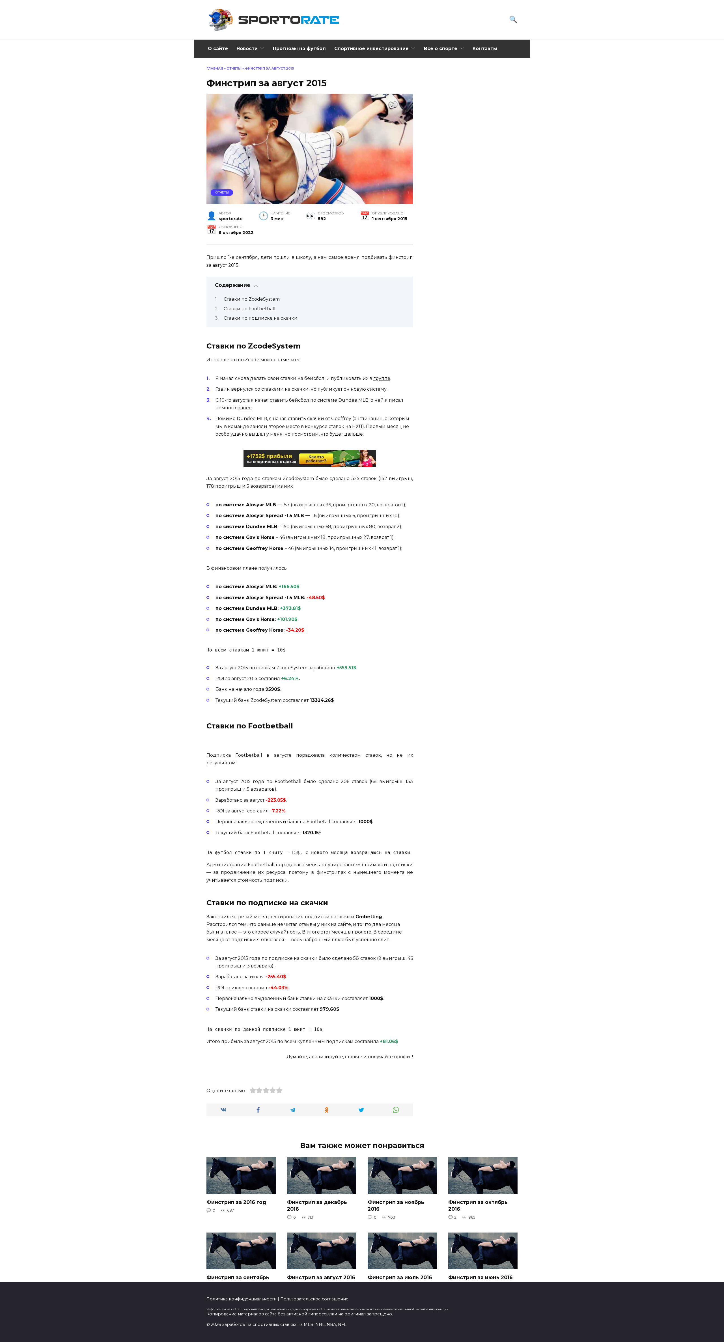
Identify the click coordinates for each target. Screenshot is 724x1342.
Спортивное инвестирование (371, 48)
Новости (247, 48)
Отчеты (234, 68)
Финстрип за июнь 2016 (480, 1277)
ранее (244, 407)
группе (381, 378)
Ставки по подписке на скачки (261, 318)
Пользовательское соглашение (314, 1299)
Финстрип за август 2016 (321, 1277)
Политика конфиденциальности (241, 1299)
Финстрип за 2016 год (236, 1202)
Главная (214, 68)
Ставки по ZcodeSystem (252, 299)
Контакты (485, 48)
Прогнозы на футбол (299, 48)
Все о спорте (440, 48)
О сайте (218, 48)
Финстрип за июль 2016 (400, 1277)
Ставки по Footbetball (249, 308)
